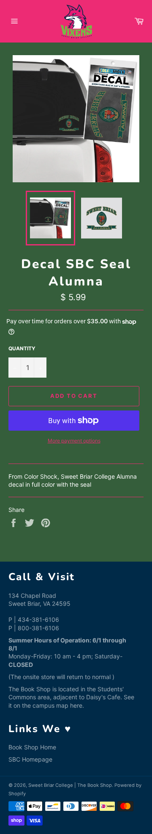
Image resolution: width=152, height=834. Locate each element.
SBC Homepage (30, 759)
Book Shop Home (32, 747)
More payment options (74, 440)
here (76, 705)
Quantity (21, 348)
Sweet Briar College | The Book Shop (70, 785)
